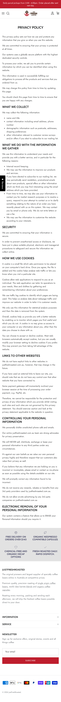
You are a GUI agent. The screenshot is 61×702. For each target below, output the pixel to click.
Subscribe (30, 660)
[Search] (9, 13)
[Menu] (3, 13)
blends (29, 586)
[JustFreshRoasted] (30, 13)
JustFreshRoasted (15, 692)
